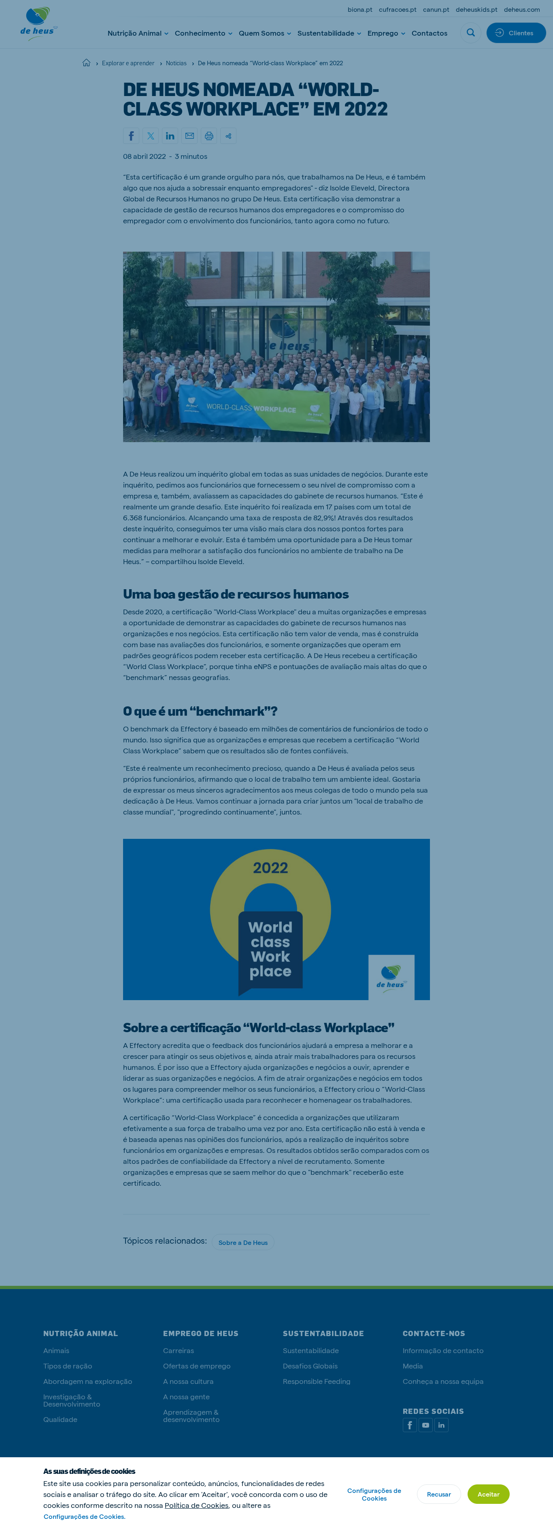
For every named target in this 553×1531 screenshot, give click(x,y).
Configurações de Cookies (374, 1494)
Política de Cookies (196, 1505)
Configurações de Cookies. (84, 1516)
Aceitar (489, 1494)
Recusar (439, 1494)
